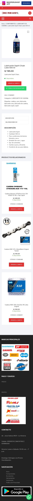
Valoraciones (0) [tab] (11, 122)
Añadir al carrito (14, 83)
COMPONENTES (11, 23)
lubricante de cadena (21, 103)
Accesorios (9, 476)
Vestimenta (9, 480)
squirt (17, 106)
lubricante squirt (9, 106)
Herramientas (10, 478)
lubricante (23, 101)
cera (17, 101)
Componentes (10, 474)
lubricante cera (9, 103)
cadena (13, 101)
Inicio (3, 23)
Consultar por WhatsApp (16, 88)
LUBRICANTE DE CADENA (19, 98)
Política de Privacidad (13, 482)
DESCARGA (26, 3)
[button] (28, 32)
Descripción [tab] (9, 118)
